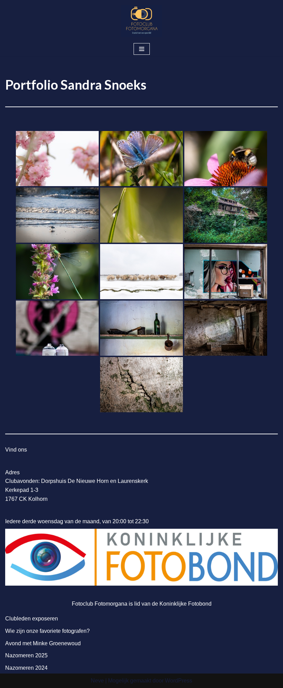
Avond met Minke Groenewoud (43, 643)
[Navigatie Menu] (142, 49)
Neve (97, 681)
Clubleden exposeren (31, 618)
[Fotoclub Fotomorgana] (141, 21)
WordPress (178, 681)
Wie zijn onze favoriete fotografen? (47, 631)
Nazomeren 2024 (26, 668)
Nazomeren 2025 (26, 655)
